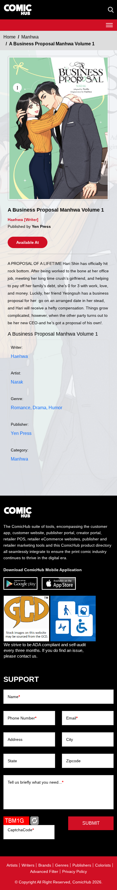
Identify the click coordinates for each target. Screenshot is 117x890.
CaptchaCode (21, 830)
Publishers (81, 865)
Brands (44, 865)
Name (14, 697)
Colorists (103, 865)
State (12, 761)
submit (91, 823)
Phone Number (22, 718)
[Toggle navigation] (109, 25)
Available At (27, 242)
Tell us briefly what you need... (35, 782)
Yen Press (21, 433)
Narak (17, 382)
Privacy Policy (74, 871)
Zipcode (73, 761)
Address (15, 739)
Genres (61, 865)
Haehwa (19, 356)
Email (72, 718)
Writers (28, 865)
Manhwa (30, 37)
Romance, (21, 407)
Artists (12, 865)
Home (9, 37)
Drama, (40, 407)
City (69, 739)
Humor (55, 407)
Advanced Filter (44, 871)
